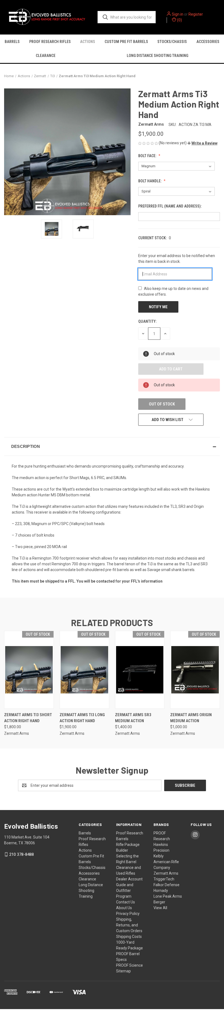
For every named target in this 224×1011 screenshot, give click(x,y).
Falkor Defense (166, 885)
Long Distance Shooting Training (91, 890)
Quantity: (147, 321)
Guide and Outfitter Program (124, 890)
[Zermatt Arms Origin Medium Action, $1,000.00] (195, 670)
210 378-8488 (21, 854)
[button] (202, 143)
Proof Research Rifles (50, 41)
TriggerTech (164, 879)
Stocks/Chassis (172, 41)
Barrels (12, 41)
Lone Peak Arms (168, 896)
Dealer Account (129, 879)
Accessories (89, 873)
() (179, 20)
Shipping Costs (129, 936)
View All (160, 908)
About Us (124, 908)
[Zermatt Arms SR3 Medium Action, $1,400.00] (140, 670)
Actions (87, 41)
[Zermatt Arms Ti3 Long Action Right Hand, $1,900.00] (84, 670)
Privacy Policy (128, 913)
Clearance (45, 55)
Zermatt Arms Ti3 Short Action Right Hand (28, 718)
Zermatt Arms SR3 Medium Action (133, 718)
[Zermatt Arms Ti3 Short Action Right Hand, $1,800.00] (29, 670)
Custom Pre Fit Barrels (126, 41)
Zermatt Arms (166, 873)
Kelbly (159, 856)
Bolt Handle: (150, 181)
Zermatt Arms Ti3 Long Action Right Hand (82, 718)
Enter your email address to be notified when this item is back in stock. (176, 259)
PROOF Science (129, 965)
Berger (159, 902)
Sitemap (123, 971)
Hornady (161, 890)
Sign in (177, 14)
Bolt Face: (147, 156)
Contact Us (125, 902)
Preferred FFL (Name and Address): (170, 206)
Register (195, 14)
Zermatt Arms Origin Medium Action (191, 718)
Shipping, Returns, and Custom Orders (129, 925)
